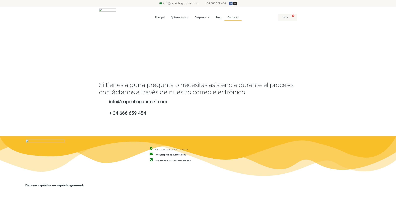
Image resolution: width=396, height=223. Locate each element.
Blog (218, 17)
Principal (160, 17)
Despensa (200, 17)
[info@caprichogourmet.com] (151, 153)
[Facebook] (230, 3)
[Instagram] (235, 3)
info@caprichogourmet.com (170, 154)
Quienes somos (180, 17)
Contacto (233, 17)
